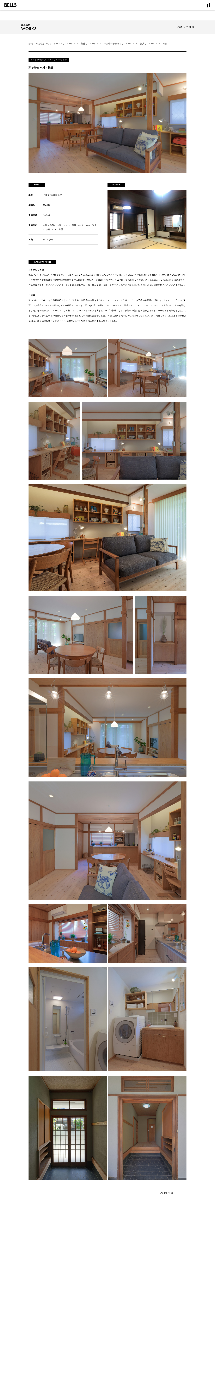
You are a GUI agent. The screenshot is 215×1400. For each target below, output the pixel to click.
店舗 (165, 43)
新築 (31, 43)
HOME (179, 27)
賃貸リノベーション (150, 43)
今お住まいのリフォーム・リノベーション (57, 43)
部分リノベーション (91, 43)
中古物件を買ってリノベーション (120, 43)
